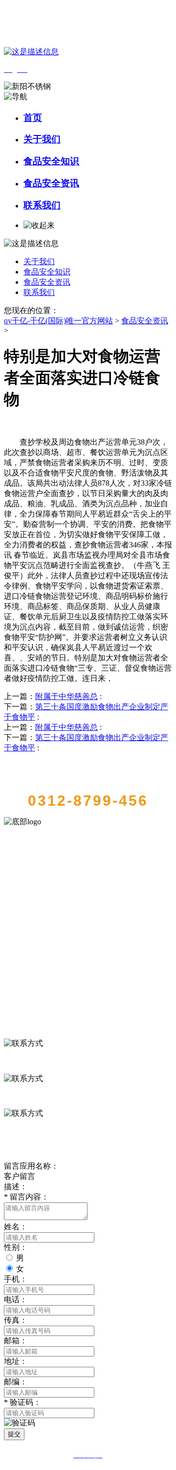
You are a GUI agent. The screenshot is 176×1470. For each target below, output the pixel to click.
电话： (15, 1299)
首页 (32, 118)
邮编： (15, 1382)
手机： (15, 1279)
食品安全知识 (51, 161)
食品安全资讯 (51, 183)
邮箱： (15, 1340)
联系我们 (42, 205)
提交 (14, 1434)
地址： (15, 1361)
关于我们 (42, 139)
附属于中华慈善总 (66, 696)
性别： (15, 1247)
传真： (15, 1320)
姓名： (15, 1226)
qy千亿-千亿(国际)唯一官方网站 (58, 321)
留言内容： (26, 1197)
